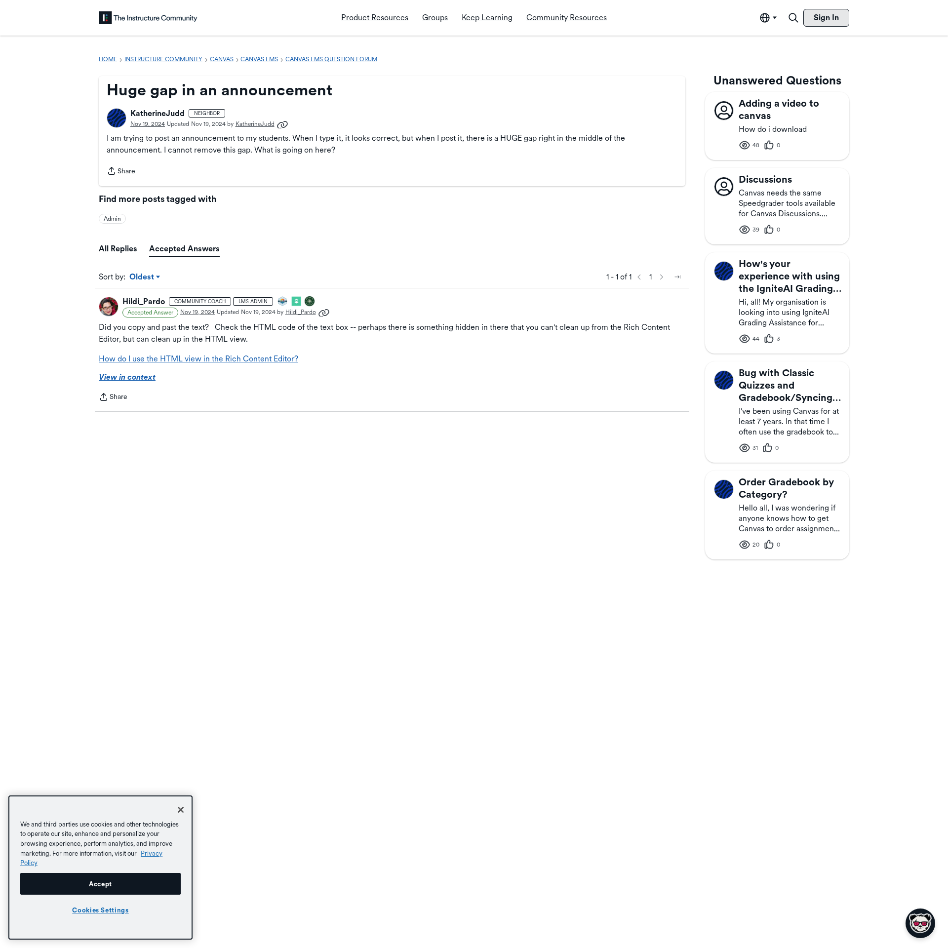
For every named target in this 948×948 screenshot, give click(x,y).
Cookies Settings (100, 910)
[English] (148, 17)
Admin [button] (112, 218)
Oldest (142, 277)
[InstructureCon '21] (297, 302)
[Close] (181, 810)
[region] (100, 867)
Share (121, 172)
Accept (100, 884)
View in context (127, 377)
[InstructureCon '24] (310, 302)
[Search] (793, 18)
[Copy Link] (282, 123)
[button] (116, 118)
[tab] (118, 248)
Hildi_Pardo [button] (143, 301)
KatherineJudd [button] (157, 113)
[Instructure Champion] (283, 302)
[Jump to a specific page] (677, 277)
